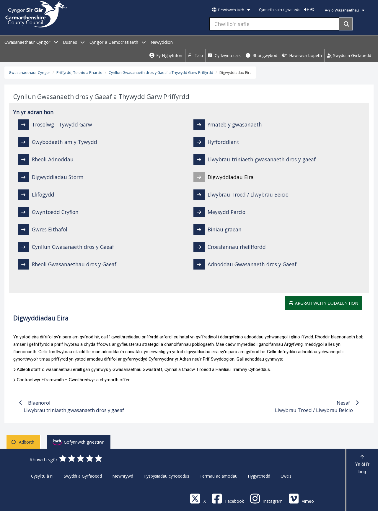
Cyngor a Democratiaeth (114, 42)
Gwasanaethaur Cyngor (28, 42)
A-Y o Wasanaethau (342, 10)
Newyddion (162, 42)
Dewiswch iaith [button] (231, 9)
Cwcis (286, 476)
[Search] (346, 23)
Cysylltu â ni (42, 476)
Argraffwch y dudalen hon (326, 303)
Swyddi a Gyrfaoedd (351, 55)
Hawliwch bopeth (305, 55)
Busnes (70, 42)
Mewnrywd (122, 476)
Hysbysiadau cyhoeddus (166, 476)
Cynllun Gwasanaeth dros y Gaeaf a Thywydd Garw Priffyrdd (161, 72)
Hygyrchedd (259, 476)
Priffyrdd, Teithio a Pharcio (79, 72)
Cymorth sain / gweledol (280, 9)
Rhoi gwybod (264, 55)
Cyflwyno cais (227, 55)
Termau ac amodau (218, 476)
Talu (198, 55)
